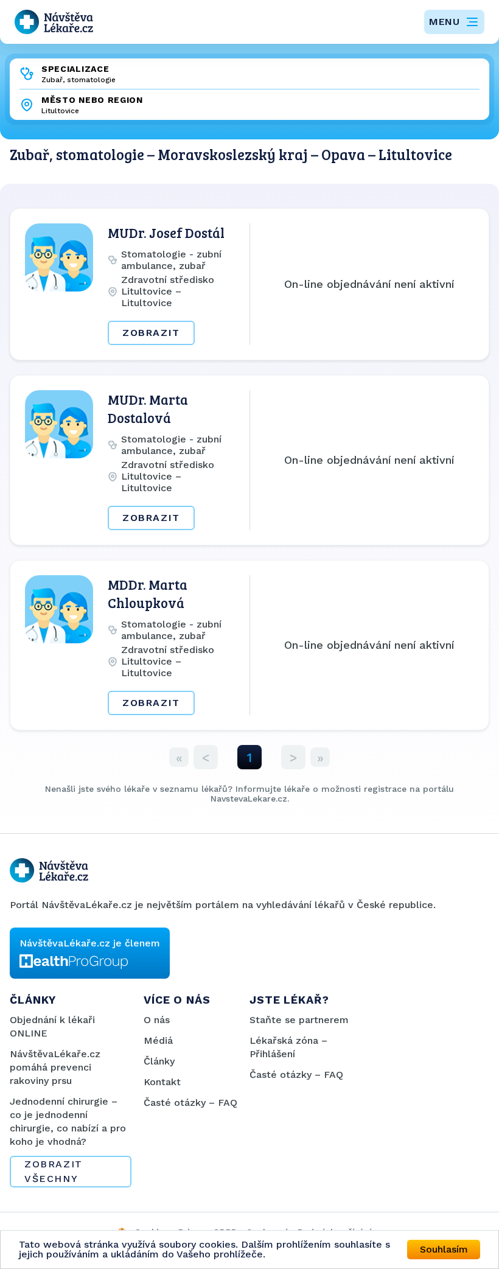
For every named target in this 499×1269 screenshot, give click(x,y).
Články (159, 1061)
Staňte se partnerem (299, 1020)
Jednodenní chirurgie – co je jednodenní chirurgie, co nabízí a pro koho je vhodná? (68, 1121)
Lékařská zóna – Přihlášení (288, 1047)
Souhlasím (444, 1249)
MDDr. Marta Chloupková (147, 593)
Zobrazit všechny (53, 1171)
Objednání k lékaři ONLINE (52, 1026)
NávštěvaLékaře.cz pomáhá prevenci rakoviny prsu (55, 1067)
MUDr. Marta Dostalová (148, 408)
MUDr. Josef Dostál (166, 232)
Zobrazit (151, 332)
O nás (157, 1020)
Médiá (158, 1040)
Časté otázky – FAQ (190, 1102)
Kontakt (162, 1082)
